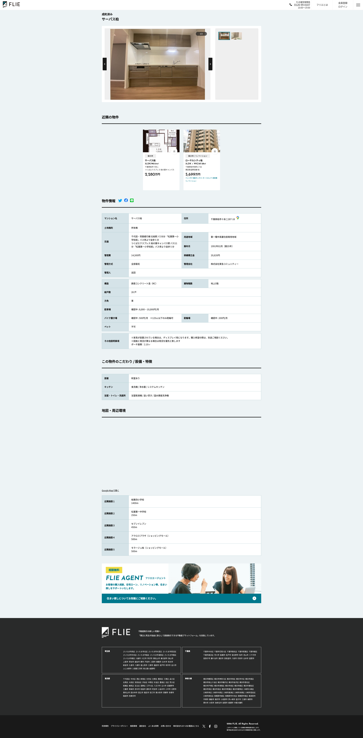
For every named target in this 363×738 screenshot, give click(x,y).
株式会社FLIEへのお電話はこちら (186, 726)
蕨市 (142, 662)
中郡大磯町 (238, 703)
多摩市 (171, 692)
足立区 (137, 686)
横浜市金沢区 (234, 682)
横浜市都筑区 (238, 689)
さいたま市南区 (170, 655)
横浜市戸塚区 (208, 686)
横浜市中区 (240, 679)
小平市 (168, 689)
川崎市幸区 (207, 692)
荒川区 (172, 682)
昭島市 (143, 689)
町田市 (154, 689)
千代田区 (126, 679)
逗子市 (238, 699)
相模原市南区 (243, 696)
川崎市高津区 (228, 692)
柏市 (241, 655)
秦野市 (250, 699)
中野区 (150, 682)
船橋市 (222, 655)
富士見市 (144, 665)
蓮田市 (156, 665)
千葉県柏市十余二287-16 (223, 219)
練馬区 (131, 686)
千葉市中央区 (208, 651)
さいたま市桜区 (143, 655)
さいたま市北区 (142, 651)
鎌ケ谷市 (214, 658)
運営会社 (142, 726)
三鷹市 (125, 689)
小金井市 (161, 689)
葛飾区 (143, 686)
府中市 (137, 689)
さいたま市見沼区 (169, 651)
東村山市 (126, 692)
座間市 (225, 703)
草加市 (131, 662)
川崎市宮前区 (250, 692)
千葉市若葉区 (243, 651)
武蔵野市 (170, 686)
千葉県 (187, 651)
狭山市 (170, 658)
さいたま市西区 (129, 651)
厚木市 (205, 703)
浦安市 (220, 658)
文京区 (148, 679)
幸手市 (168, 665)
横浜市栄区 (207, 689)
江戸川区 (149, 686)
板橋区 (125, 686)
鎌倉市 (211, 699)
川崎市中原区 (218, 692)
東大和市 (159, 692)
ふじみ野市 (127, 668)
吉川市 (173, 665)
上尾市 (125, 662)
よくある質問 (153, 726)
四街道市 (227, 658)
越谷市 (137, 662)
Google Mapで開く (110, 491)
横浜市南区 (249, 679)
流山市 (245, 655)
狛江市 (152, 692)
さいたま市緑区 (129, 658)
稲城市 (125, 696)
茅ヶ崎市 (231, 699)
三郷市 (150, 665)
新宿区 (143, 679)
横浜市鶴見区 (208, 679)
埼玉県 (107, 651)
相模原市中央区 (231, 696)
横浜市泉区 (217, 689)
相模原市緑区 (219, 696)
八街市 (234, 658)
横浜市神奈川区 (220, 679)
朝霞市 (158, 662)
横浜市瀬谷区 (249, 686)
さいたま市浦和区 (157, 655)
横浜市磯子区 (223, 682)
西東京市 (132, 696)
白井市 (245, 658)
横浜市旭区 (229, 686)
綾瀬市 (230, 703)
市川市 (216, 655)
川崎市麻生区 (208, 696)
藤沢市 (217, 699)
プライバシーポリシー (119, 726)
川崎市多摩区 (239, 692)
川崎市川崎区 (249, 689)
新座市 (125, 665)
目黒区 (125, 682)
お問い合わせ (166, 726)
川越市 (138, 658)
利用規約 (105, 726)
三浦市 (244, 699)
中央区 (133, 679)
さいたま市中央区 (130, 655)
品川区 (172, 679)
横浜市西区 (231, 679)
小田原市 (224, 699)
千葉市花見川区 (220, 651)
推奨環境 (133, 726)
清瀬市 (165, 692)
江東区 (166, 679)
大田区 (131, 682)
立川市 (163, 686)
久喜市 (131, 665)
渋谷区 (144, 682)
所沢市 (149, 658)
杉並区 (156, 682)
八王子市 (157, 686)
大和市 (211, 703)
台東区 (154, 679)
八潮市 (137, 665)
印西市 (240, 658)
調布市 (148, 689)
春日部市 (164, 658)
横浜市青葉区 (227, 689)
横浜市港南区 (219, 686)
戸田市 (147, 662)
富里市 (251, 658)
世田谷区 (138, 682)
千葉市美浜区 (208, 655)
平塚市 (205, 699)
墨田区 (160, 679)
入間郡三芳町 (137, 668)
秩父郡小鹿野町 (149, 668)
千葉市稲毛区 (232, 651)
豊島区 (162, 682)
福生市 (146, 692)
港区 (138, 679)
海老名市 (218, 703)
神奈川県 (188, 678)
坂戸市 (162, 665)
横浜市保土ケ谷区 (210, 682)
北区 (167, 682)
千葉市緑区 (253, 651)
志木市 (164, 662)
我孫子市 (206, 658)
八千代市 (252, 655)
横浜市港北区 (244, 682)
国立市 (140, 692)
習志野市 (235, 655)
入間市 (153, 662)
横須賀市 (252, 696)
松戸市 (228, 655)
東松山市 (156, 658)
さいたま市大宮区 (155, 651)
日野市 (173, 689)
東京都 (107, 678)
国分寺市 (134, 692)
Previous (105, 64)
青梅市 (131, 689)
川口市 (144, 658)
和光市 (170, 662)
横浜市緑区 (238, 686)
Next (210, 64)
